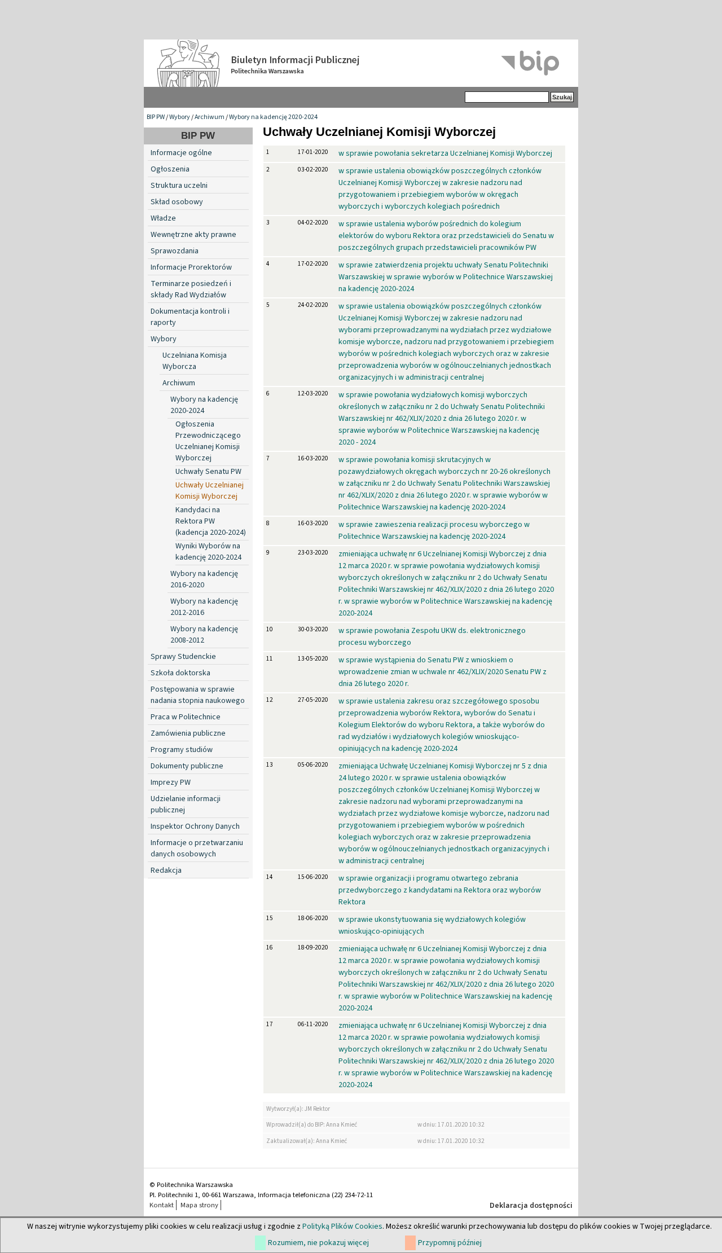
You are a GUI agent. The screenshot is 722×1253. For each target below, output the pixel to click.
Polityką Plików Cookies (342, 1226)
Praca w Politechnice (186, 717)
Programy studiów (182, 749)
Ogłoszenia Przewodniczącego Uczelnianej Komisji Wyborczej (208, 441)
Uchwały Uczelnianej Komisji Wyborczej (209, 491)
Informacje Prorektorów (191, 267)
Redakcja (166, 870)
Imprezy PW (171, 782)
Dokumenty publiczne (187, 766)
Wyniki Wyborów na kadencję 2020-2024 (208, 551)
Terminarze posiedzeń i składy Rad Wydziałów (191, 289)
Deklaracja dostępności (531, 1205)
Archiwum (209, 117)
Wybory (179, 117)
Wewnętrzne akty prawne (193, 234)
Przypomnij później (450, 1242)
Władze (163, 218)
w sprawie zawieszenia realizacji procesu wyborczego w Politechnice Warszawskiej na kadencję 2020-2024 (434, 530)
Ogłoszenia (170, 169)
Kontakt (161, 1205)
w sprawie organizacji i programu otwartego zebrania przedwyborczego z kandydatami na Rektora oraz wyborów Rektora (439, 890)
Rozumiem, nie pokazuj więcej (318, 1242)
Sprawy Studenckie (183, 656)
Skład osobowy (177, 202)
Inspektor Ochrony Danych (195, 826)
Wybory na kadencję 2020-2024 (273, 117)
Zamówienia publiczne (188, 733)
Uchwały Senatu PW (208, 471)
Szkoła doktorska (180, 673)
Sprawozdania (175, 251)
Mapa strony (199, 1205)
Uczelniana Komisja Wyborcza (194, 361)
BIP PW (156, 117)
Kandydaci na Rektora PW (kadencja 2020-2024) (210, 521)
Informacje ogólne (181, 153)
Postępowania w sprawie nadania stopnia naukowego (198, 695)
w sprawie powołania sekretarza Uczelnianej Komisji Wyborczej (445, 153)
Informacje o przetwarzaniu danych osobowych (197, 848)
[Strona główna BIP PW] (361, 63)
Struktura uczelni (179, 185)
